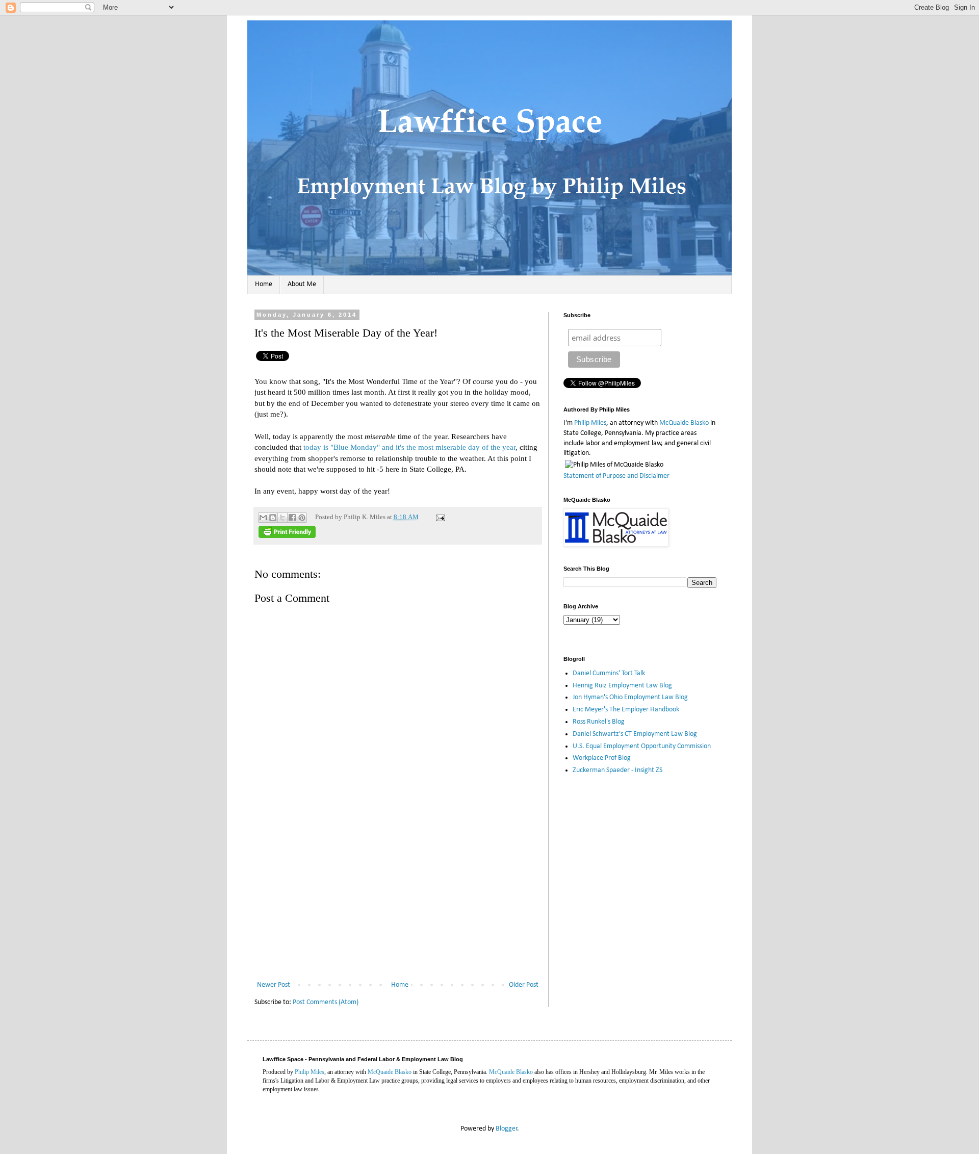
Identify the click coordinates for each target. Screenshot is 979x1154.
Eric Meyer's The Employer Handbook (626, 709)
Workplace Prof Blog (602, 758)
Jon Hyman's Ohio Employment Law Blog (630, 697)
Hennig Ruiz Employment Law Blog (622, 685)
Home (263, 284)
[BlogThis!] (273, 517)
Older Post (523, 985)
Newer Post (273, 985)
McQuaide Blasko (684, 423)
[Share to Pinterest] (302, 517)
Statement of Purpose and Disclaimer (616, 476)
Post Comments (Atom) (325, 1002)
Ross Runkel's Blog (599, 722)
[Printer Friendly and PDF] (287, 536)
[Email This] (263, 517)
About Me (302, 284)
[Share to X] (282, 517)
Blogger (507, 1129)
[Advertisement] (397, 902)
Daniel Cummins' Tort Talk (609, 673)
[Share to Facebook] (292, 517)
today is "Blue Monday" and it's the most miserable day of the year (409, 447)
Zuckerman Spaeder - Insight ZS (617, 770)
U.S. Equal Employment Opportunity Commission (642, 746)
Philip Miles (590, 423)
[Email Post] (439, 517)
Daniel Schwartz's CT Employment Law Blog (635, 734)
